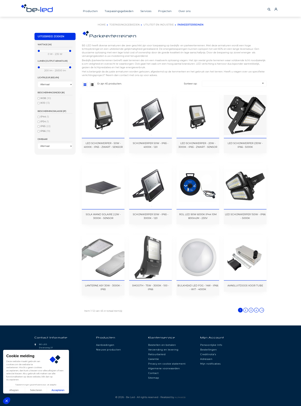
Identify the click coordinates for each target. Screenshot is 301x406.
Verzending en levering (163, 349)
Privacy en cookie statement (167, 363)
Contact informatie (50, 338)
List (92, 84)
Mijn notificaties (210, 363)
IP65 (45, 126)
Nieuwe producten (108, 349)
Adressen (206, 359)
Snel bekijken (86, 99)
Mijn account (212, 338)
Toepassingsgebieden (119, 11)
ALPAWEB (180, 397)
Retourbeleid (157, 354)
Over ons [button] (185, 11)
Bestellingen (208, 349)
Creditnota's (208, 354)
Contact (153, 373)
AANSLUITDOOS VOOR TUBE (245, 285)
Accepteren (58, 390)
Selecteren (36, 390)
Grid (85, 84)
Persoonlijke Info (211, 344)
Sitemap (153, 377)
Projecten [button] (165, 11)
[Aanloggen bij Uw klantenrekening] (276, 9)
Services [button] (145, 11)
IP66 (45, 130)
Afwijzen (14, 390)
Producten (90, 11)
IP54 (44, 121)
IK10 (45, 102)
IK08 (45, 98)
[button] (6, 400)
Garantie (153, 359)
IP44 (44, 116)
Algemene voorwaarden (164, 368)
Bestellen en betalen (162, 344)
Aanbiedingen (105, 344)
